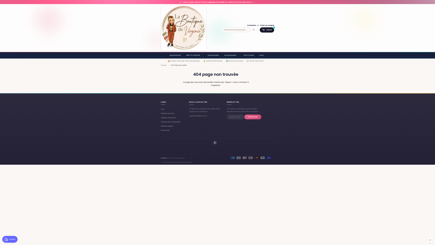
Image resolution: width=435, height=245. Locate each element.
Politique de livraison (168, 118)
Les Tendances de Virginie (175, 158)
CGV (162, 109)
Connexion (251, 25)
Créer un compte (267, 25)
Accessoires (230, 55)
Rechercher (165, 130)
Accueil (163, 65)
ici (232, 82)
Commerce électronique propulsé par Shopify (176, 162)
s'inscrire (253, 117)
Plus (261, 55)
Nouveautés (175, 55)
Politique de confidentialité (170, 122)
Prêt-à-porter (193, 55)
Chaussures (213, 55)
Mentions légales (167, 126)
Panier (270, 29)
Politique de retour (167, 113)
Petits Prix (249, 55)
